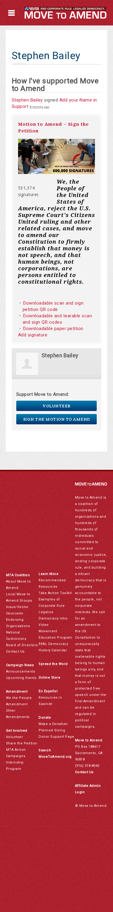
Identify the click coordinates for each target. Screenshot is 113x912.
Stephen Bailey (27, 100)
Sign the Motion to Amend (56, 419)
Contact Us (15, 651)
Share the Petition (21, 743)
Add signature (33, 335)
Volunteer (56, 406)
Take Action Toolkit (55, 593)
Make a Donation (53, 724)
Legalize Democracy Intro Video (53, 618)
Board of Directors (22, 645)
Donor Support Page (56, 737)
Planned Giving (52, 730)
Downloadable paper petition (54, 328)
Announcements (20, 671)
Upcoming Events (21, 678)
